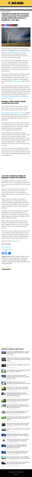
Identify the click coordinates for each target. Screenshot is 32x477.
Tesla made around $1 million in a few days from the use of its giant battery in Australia (18, 463)
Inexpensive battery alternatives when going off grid (18, 429)
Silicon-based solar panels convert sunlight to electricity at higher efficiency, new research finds (18, 457)
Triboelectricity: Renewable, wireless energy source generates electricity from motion (17, 452)
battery (18, 256)
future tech (24, 258)
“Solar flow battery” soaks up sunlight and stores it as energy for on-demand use (18, 371)
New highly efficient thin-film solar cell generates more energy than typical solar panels (18, 383)
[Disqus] (16, 289)
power (18, 260)
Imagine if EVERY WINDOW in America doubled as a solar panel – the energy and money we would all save (18, 359)
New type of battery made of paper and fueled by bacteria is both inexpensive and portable (18, 424)
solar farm (24, 261)
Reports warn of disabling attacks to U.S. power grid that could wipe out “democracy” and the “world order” (18, 353)
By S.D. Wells (14, 362)
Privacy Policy (16, 474)
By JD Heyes (14, 355)
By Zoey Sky (14, 420)
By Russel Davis (15, 408)
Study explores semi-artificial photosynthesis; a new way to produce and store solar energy (18, 400)
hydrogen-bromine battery (8, 260)
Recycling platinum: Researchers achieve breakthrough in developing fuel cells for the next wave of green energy (18, 394)
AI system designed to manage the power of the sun (18, 365)
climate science (24, 256)
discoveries (4, 258)
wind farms (9, 263)
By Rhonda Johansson (16, 414)
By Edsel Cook (14, 367)
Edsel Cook (10, 22)
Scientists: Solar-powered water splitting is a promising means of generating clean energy (17, 388)
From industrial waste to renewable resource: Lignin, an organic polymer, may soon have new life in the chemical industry (18, 406)
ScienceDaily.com (6, 247)
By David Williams (15, 449)
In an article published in (16, 52)
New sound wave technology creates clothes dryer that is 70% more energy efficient (17, 412)
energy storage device (14, 258)
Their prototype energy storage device (12, 113)
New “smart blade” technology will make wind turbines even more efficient (15, 96)
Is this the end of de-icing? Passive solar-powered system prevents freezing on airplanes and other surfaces (18, 377)
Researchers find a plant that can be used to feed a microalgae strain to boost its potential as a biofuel (18, 418)
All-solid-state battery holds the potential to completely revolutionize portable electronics (18, 435)
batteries (12, 256)
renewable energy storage (13, 261)
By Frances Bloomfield (16, 396)
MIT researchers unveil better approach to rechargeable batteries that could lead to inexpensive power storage (17, 446)
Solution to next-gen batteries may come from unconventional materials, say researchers (18, 440)
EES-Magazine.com (6, 250)
